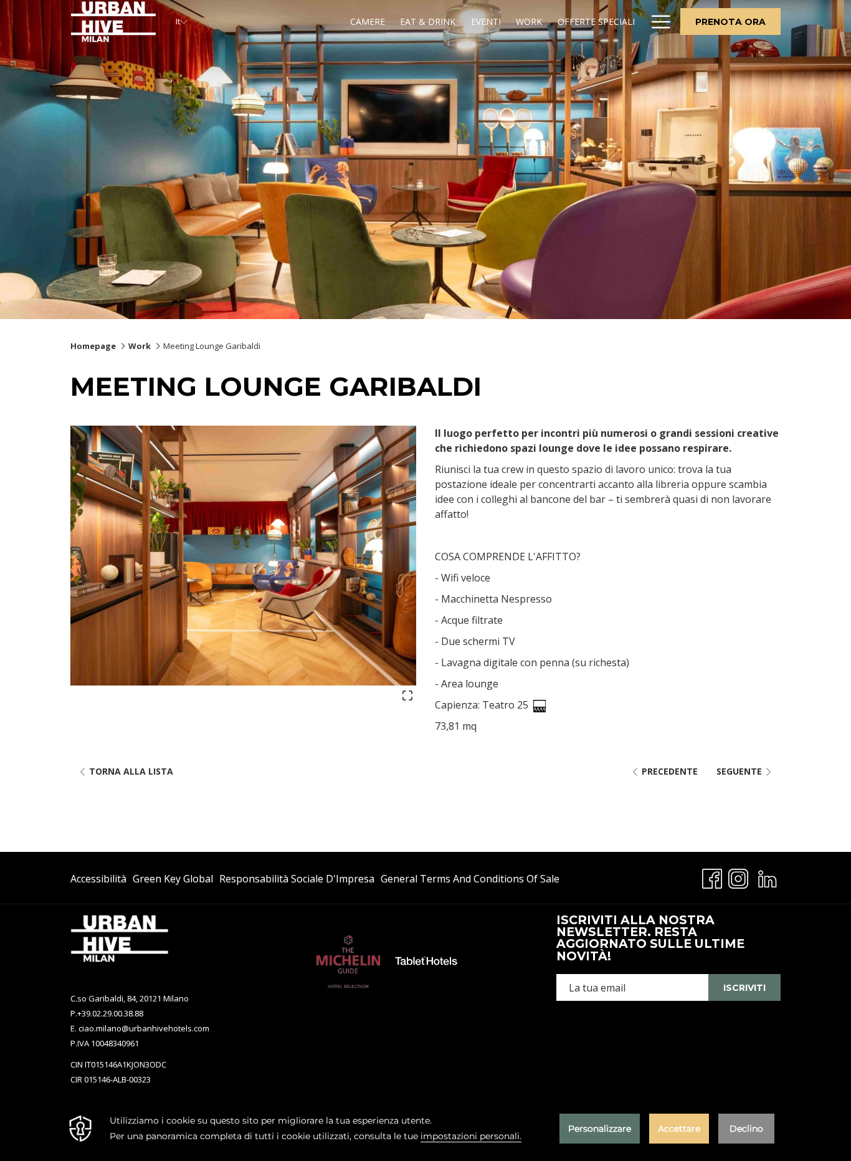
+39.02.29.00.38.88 (110, 1013)
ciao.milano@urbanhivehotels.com (143, 1028)
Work (139, 345)
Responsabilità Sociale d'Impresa (296, 881)
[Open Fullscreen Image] (407, 694)
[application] (425, 1128)
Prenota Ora (730, 21)
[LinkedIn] (767, 876)
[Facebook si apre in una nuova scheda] (712, 876)
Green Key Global (173, 881)
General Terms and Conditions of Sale (470, 881)
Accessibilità (98, 881)
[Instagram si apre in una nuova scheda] (738, 876)
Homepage (93, 345)
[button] (243, 555)
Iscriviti (744, 987)
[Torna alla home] (113, 21)
